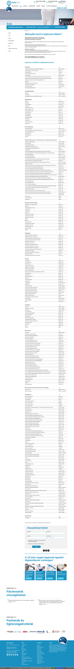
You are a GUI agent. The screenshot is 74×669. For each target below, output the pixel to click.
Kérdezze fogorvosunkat (12, 48)
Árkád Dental (39, 646)
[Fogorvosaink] (40, 567)
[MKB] (63, 635)
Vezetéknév (29, 531)
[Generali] (48, 634)
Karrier (9, 51)
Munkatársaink (24, 649)
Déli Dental (38, 649)
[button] (36, 547)
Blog (9, 45)
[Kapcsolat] (62, 567)
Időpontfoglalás (50, 572)
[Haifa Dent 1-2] (16, 4)
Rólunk (9, 38)
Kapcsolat (59, 572)
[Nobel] (18, 635)
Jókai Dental (39, 659)
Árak (22, 647)
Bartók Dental (39, 648)
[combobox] (48, 538)
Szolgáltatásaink (29, 572)
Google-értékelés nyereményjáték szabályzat (27, 661)
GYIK (9, 35)
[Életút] (41, 635)
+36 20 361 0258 (60, 27)
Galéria (9, 33)
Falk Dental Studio (40, 652)
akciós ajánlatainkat (32, 56)
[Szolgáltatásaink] (30, 567)
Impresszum (10, 43)
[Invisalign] (10, 635)
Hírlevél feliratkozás (25, 664)
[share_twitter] (46, 551)
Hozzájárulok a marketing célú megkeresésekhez (36, 543)
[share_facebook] (44, 551)
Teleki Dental (39, 663)
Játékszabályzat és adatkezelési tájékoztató (27, 659)
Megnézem (29, 578)
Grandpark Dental (40, 657)
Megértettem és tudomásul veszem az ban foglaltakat (36, 541)
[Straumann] (25, 635)
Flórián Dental (39, 654)
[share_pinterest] (48, 551)
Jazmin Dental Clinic (40, 658)
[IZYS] (56, 635)
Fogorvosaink (39, 572)
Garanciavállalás (11, 40)
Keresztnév (48, 531)
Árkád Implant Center (40, 647)
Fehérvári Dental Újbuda (41, 653)
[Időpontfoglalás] (51, 567)
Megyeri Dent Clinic (40, 660)
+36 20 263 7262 (31, 27)
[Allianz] (33, 635)
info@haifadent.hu (13, 647)
